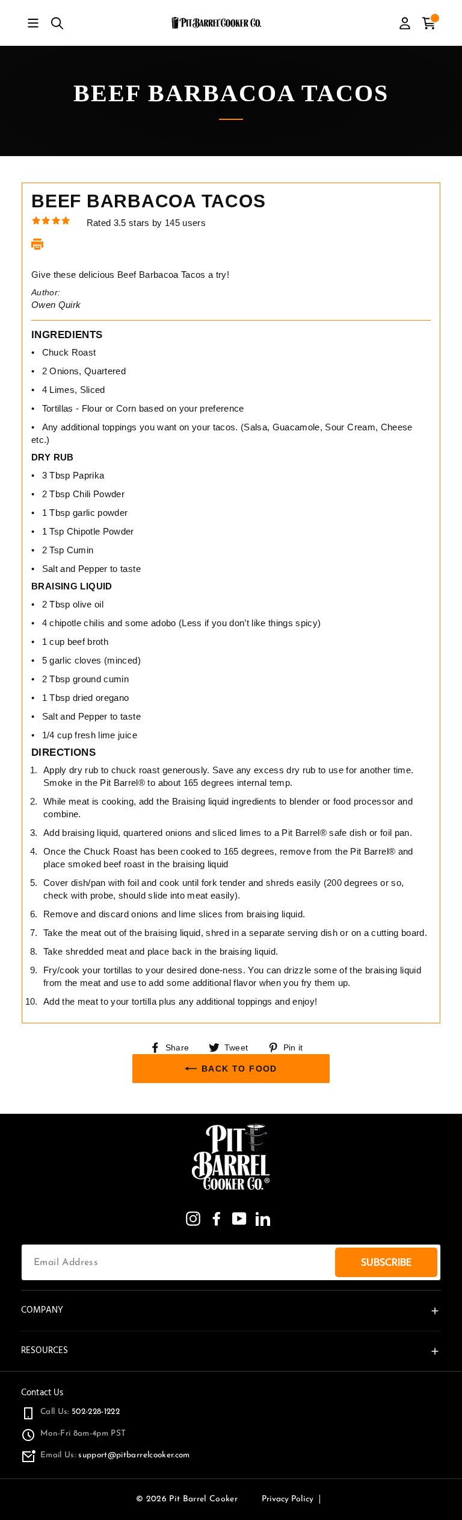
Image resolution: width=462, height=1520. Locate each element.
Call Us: (80, 1412)
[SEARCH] (57, 23)
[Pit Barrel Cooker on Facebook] (216, 1218)
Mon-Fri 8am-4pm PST (83, 1433)
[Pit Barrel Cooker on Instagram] (193, 1218)
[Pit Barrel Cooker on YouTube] (239, 1218)
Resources (44, 1350)
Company (42, 1309)
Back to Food (239, 1068)
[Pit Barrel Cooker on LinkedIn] (263, 1218)
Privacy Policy (287, 1499)
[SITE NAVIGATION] (33, 23)
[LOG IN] (405, 23)
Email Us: (115, 1455)
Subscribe (386, 1262)
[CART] (429, 23)
